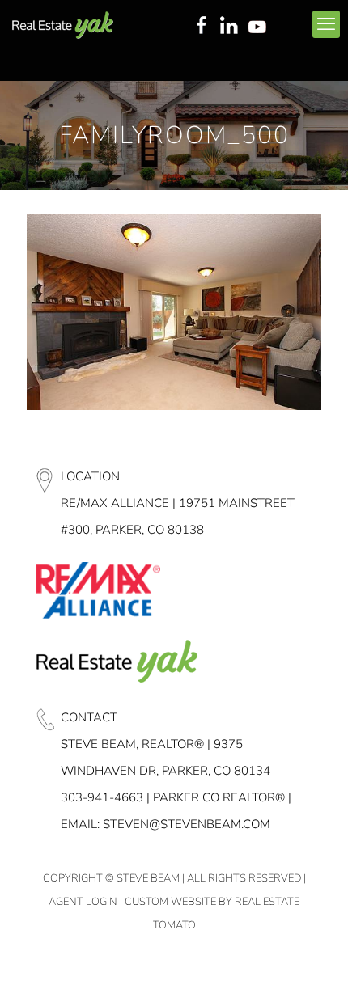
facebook (201, 26)
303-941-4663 (102, 797)
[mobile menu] (326, 24)
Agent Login (83, 901)
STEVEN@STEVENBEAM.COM (186, 824)
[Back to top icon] (315, 969)
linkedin (231, 26)
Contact (89, 717)
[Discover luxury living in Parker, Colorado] (62, 24)
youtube (260, 26)
